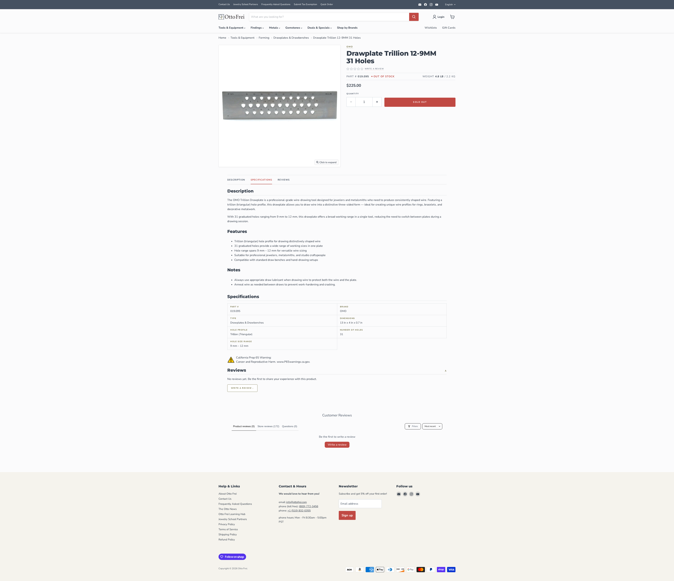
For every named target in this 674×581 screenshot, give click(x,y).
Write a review (337, 445)
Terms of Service (228, 529)
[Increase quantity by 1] (377, 102)
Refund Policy (227, 539)
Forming (264, 38)
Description (236, 179)
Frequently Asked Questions (275, 4)
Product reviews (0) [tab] (244, 426)
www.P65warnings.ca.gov (293, 362)
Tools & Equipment (231, 28)
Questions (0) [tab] (289, 426)
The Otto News (228, 509)
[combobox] (329, 17)
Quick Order (327, 4)
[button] (439, 17)
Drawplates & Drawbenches (291, 38)
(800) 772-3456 (308, 506)
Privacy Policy (227, 524)
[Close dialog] (136, 487)
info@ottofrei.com (296, 502)
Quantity (352, 93)
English (449, 4)
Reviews (284, 179)
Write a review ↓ (242, 388)
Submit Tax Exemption (305, 4)
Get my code (106, 555)
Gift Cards (448, 28)
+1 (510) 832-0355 (299, 510)
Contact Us (224, 4)
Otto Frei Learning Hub (232, 514)
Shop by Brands (347, 28)
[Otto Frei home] (232, 17)
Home (222, 38)
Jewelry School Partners (245, 4)
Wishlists (431, 28)
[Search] (414, 17)
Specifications (261, 179)
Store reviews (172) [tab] (268, 426)
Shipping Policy (228, 534)
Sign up (347, 515)
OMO (349, 46)
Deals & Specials (319, 28)
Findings (256, 28)
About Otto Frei (228, 493)
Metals (274, 28)
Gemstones (293, 28)
